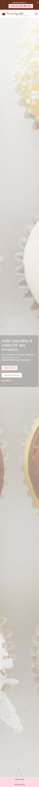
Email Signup (19, 784)
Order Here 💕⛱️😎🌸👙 (20, 6)
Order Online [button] (19, 779)
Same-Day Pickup (11, 377)
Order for (8, 370)
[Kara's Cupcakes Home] (15, 13)
